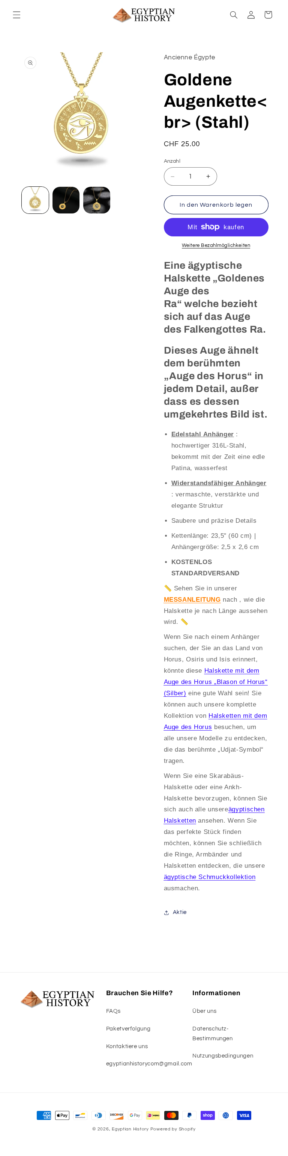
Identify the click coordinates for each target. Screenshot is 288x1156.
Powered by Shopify (173, 1129)
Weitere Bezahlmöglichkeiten (216, 245)
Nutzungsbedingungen (222, 1056)
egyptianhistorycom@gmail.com (149, 1064)
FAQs (113, 1011)
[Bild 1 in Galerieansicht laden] (35, 200)
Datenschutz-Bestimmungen (212, 1033)
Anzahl (172, 161)
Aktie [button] (180, 912)
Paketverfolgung (128, 1029)
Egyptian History (130, 1129)
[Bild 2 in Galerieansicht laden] (66, 200)
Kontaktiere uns (127, 1046)
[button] (16, 14)
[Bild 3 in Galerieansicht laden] (96, 200)
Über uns (204, 1011)
